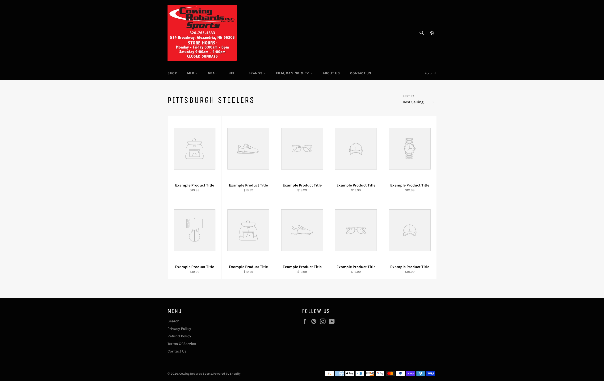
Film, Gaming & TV (293, 73)
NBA (212, 73)
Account (430, 73)
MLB (191, 73)
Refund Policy (179, 336)
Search (174, 321)
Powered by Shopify (226, 373)
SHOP (172, 73)
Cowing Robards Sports (195, 373)
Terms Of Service (182, 343)
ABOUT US (331, 73)
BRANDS (256, 73)
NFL (232, 73)
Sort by (408, 96)
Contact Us (360, 73)
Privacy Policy (179, 328)
